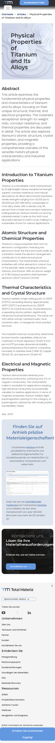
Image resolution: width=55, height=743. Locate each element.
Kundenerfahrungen (12, 667)
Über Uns (6, 624)
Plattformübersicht (11, 662)
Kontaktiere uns (20, 566)
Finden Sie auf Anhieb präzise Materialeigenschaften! (30, 432)
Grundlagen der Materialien (15, 672)
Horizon (42, 505)
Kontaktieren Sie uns (12, 645)
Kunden (5, 640)
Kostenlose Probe (34, 2)
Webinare (6, 710)
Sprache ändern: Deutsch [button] (15, 599)
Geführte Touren (10, 705)
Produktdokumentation (13, 699)
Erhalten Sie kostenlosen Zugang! (27, 734)
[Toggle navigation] (8, 8)
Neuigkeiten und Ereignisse (15, 715)
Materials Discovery (11, 683)
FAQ (4, 677)
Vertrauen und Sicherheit (14, 629)
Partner (5, 635)
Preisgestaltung (9, 657)
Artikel (5, 694)
